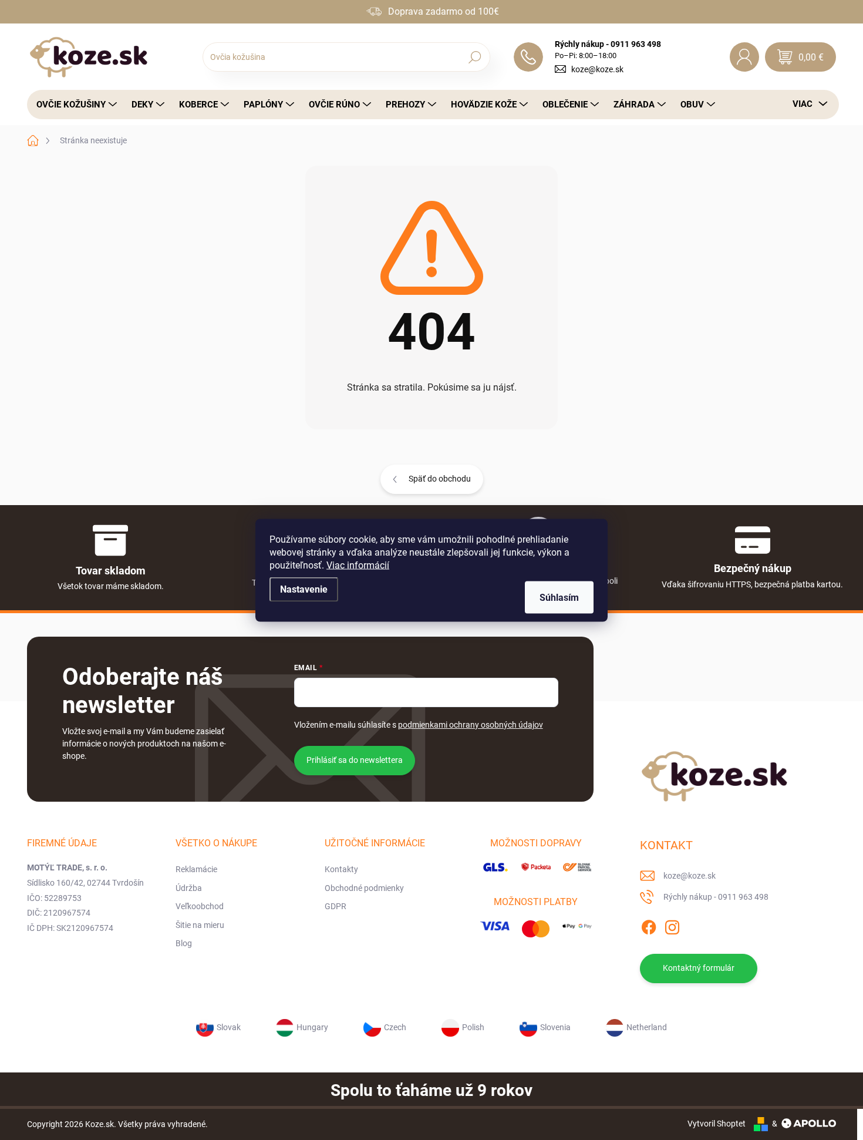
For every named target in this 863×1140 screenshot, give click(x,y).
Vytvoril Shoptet (716, 1123)
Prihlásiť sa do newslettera (354, 760)
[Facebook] (649, 925)
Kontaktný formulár (698, 968)
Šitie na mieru (200, 925)
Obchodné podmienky (364, 888)
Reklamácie (196, 869)
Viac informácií (357, 564)
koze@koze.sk (597, 69)
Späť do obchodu (440, 478)
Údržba (189, 888)
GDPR (335, 906)
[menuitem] (73, 104)
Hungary (312, 1027)
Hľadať (474, 57)
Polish (473, 1027)
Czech (395, 1027)
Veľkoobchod (200, 906)
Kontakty (341, 869)
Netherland (646, 1027)
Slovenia (555, 1027)
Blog (184, 943)
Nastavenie (304, 588)
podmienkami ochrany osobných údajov (470, 724)
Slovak (229, 1027)
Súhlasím (559, 597)
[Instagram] (672, 925)
